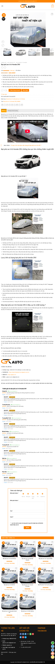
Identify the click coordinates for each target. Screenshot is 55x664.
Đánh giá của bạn (14, 493)
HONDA (18, 101)
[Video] (3, 41)
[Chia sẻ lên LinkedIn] (17, 105)
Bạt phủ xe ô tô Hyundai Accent (27, 559)
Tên (11, 511)
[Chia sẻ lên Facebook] (5, 105)
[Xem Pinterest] (33, 634)
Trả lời (3, 394)
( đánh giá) (12, 70)
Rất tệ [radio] (23, 496)
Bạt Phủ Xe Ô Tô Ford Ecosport (45, 584)
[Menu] (2, 6)
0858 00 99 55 (12, 638)
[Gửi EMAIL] (28, 634)
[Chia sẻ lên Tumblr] (19, 105)
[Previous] (4, 29)
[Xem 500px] (25, 637)
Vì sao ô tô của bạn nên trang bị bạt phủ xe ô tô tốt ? (26, 145)
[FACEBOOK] (52, 650)
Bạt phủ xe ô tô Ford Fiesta (9, 558)
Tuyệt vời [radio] (42, 496)
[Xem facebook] (21, 634)
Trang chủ (3, 62)
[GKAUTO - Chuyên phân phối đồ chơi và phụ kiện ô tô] (27, 6)
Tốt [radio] (38, 496)
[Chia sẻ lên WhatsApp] (2, 105)
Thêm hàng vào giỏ (15, 90)
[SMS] (52, 653)
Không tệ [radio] (28, 496)
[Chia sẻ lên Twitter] (7, 105)
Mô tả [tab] (3, 110)
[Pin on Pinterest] (12, 105)
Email (11, 516)
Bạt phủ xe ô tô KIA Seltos (27, 611)
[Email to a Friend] (10, 105)
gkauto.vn (9, 645)
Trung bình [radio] (33, 497)
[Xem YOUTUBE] (23, 637)
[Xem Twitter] (25, 634)
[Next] (51, 29)
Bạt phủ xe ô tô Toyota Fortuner (27, 585)
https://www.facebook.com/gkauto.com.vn (19, 372)
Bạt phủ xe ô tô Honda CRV (9, 101)
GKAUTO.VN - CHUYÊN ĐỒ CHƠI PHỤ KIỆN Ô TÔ (34, 662)
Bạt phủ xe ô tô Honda (21, 62)
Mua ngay (25, 90)
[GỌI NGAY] (30, 634)
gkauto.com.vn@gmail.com (9, 642)
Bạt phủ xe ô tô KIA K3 (9, 584)
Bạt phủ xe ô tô (11, 62)
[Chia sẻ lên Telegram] (22, 105)
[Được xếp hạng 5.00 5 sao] (9, 561)
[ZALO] (52, 646)
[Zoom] (3, 45)
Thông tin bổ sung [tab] (13, 110)
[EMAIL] (52, 657)
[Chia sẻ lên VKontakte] (14, 105)
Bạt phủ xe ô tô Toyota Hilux (45, 558)
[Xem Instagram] (23, 634)
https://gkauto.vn (12, 374)
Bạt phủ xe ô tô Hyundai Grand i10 (9, 611)
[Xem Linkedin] (21, 637)
